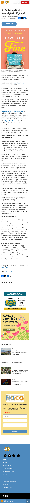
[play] (2, 501)
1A (6, 271)
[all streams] (28, 501)
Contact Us (5, 484)
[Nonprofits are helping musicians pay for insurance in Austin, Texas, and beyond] (6, 382)
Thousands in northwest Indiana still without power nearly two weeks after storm (20, 371)
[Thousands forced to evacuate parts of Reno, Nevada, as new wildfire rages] (6, 351)
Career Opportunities (8, 468)
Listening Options (7, 465)
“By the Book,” (9, 121)
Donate (25, 2)
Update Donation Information (9, 481)
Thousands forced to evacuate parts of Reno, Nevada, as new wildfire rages (19, 352)
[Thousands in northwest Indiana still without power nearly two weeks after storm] (6, 370)
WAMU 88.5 (4, 267)
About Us (5, 462)
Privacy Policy (6, 474)
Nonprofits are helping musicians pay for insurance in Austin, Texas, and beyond (20, 383)
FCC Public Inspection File (8, 471)
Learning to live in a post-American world (11, 362)
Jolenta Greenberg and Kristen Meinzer (12, 111)
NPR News (14, 348)
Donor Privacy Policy (7, 478)
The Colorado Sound (7, 487)
